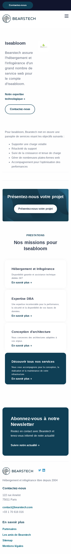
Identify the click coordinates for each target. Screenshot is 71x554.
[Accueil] (19, 18)
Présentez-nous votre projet (35, 208)
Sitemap (7, 540)
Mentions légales (12, 546)
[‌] (39, 470)
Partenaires (9, 529)
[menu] (67, 16)
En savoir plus (20, 282)
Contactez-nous (17, 5)
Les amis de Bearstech (16, 534)
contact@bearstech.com (17, 507)
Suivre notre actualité (24, 445)
